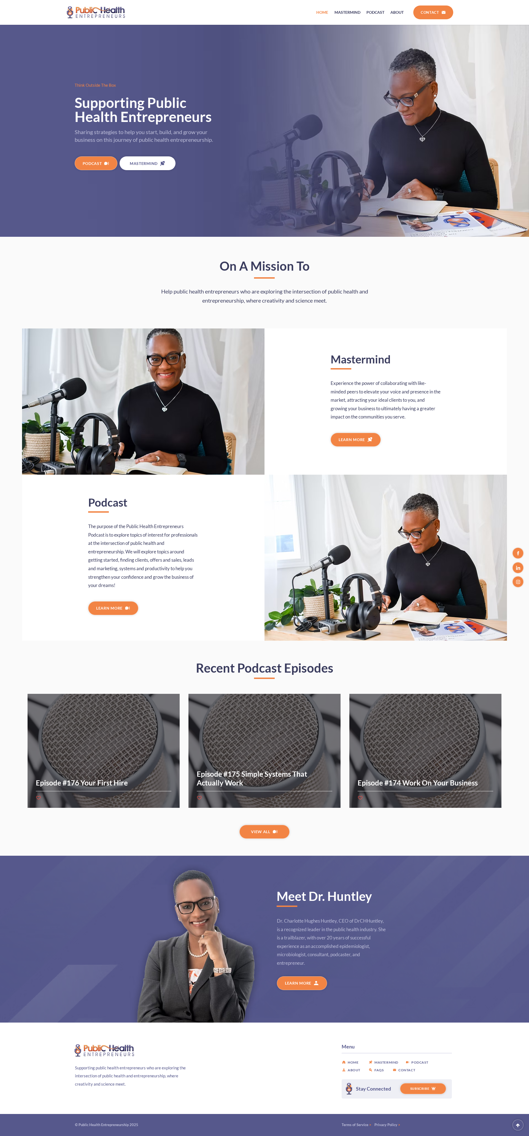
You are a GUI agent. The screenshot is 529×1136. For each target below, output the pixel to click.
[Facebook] (517, 553)
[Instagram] (517, 581)
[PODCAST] (517, 1124)
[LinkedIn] (517, 567)
